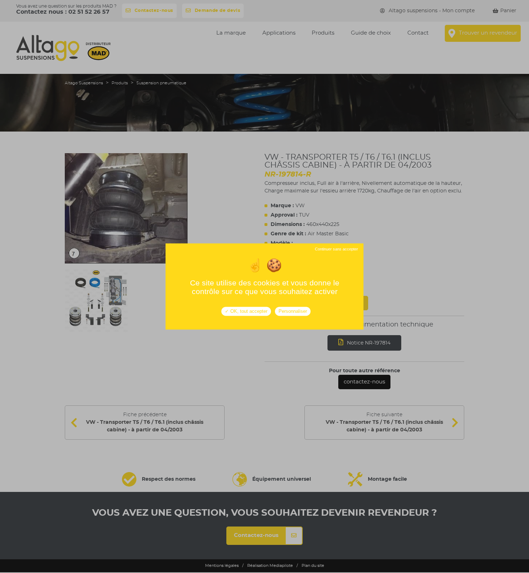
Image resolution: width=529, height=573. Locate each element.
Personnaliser (293, 311)
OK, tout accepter (248, 311)
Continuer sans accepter (336, 249)
